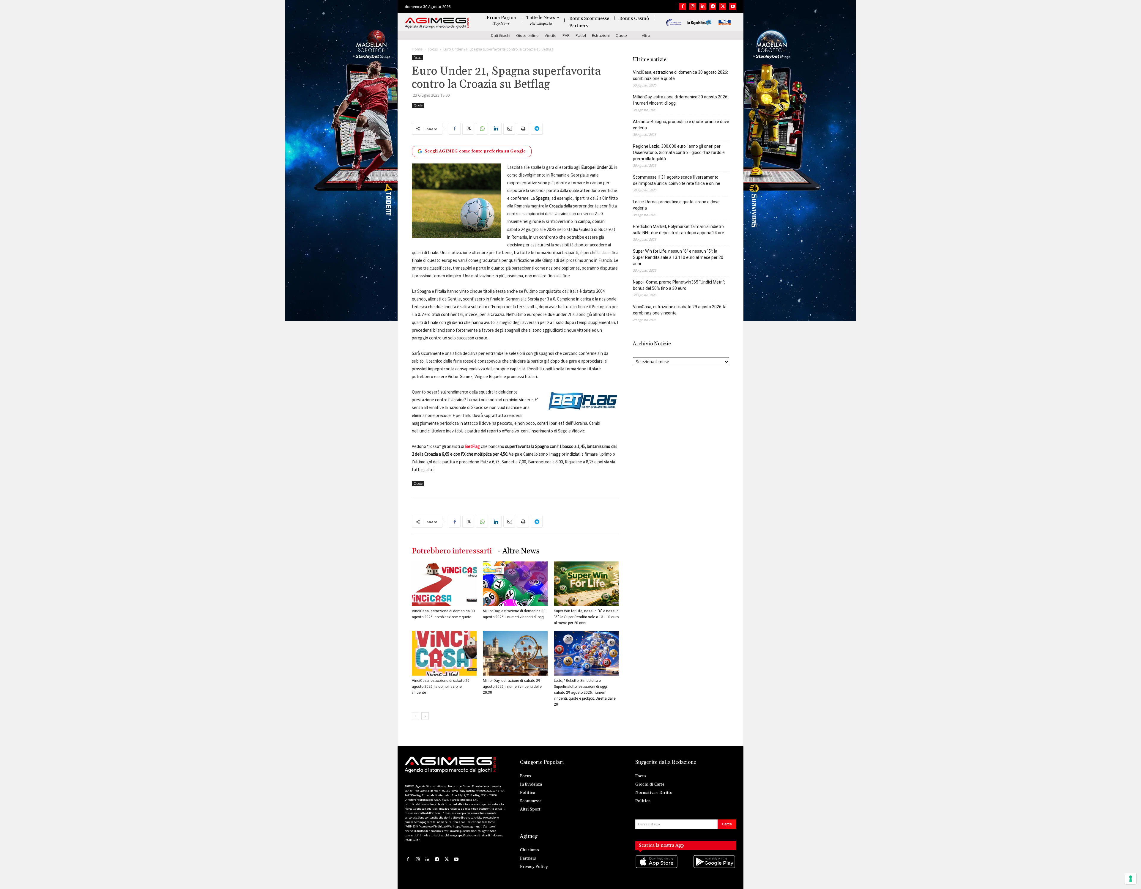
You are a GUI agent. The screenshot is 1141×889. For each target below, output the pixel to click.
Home (417, 49)
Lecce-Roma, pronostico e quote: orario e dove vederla (676, 204)
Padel (581, 35)
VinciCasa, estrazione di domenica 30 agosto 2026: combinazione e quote (680, 75)
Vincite (551, 35)
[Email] (509, 129)
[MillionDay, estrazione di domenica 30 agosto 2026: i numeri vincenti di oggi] (515, 583)
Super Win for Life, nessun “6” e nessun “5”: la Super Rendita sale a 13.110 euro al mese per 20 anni (586, 617)
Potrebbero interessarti (452, 551)
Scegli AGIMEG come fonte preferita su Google (475, 151)
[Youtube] (732, 6)
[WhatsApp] (482, 129)
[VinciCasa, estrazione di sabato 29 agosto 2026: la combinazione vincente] (444, 653)
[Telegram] (712, 6)
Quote (621, 35)
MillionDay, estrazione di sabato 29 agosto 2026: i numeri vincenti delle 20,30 (512, 687)
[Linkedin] (702, 6)
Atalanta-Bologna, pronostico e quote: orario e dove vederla (681, 124)
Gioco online (527, 35)
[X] (722, 6)
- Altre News (519, 551)
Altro (646, 35)
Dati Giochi (500, 35)
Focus (433, 49)
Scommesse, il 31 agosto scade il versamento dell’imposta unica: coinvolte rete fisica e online (676, 180)
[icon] (657, 867)
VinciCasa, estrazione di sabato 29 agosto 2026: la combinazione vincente (440, 687)
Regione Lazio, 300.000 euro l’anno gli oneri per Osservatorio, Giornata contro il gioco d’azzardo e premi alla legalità (679, 152)
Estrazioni (601, 35)
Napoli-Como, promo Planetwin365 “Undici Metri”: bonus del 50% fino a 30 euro (679, 285)
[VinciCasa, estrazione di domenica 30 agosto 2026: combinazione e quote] (444, 583)
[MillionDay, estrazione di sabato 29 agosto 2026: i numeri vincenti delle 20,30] (515, 653)
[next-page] (425, 716)
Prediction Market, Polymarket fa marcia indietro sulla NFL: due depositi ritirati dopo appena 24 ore (678, 229)
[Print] (523, 129)
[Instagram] (692, 6)
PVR (566, 35)
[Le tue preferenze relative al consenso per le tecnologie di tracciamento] (1130, 878)
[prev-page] (415, 716)
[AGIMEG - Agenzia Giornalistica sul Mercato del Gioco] (437, 23)
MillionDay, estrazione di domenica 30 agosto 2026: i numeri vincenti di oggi (680, 100)
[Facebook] (682, 6)
